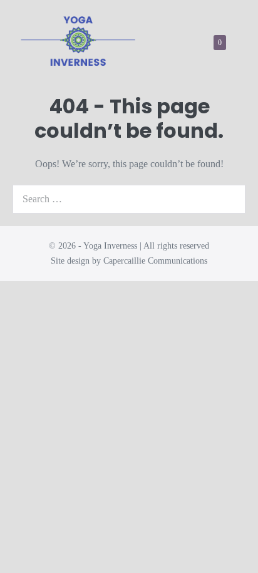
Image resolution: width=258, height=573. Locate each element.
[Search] (229, 199)
